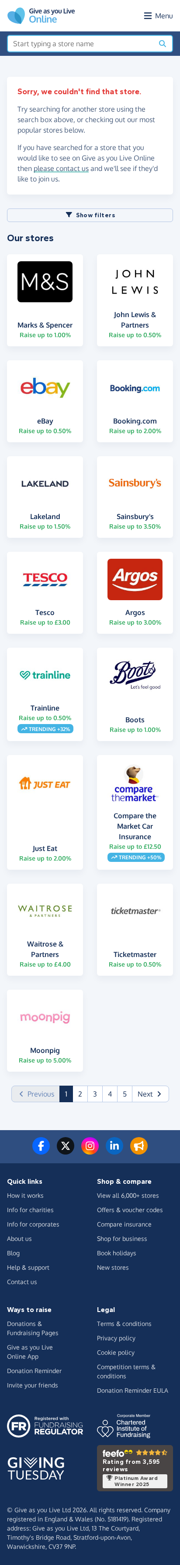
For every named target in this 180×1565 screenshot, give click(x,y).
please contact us (61, 168)
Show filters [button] (95, 215)
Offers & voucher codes (130, 1209)
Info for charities (30, 1209)
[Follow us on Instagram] (90, 1151)
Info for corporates (33, 1224)
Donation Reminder (34, 1370)
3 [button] (95, 1094)
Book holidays (116, 1253)
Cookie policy (116, 1352)
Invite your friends (32, 1385)
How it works (25, 1195)
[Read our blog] (139, 1151)
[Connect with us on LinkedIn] (114, 1151)
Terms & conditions (124, 1323)
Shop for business (122, 1238)
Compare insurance (124, 1224)
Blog (13, 1253)
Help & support (28, 1267)
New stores (113, 1267)
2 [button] (80, 1094)
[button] (150, 1094)
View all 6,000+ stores (128, 1195)
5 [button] (125, 1094)
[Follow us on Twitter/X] (65, 1151)
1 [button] (69, 1093)
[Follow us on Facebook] (41, 1151)
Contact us (22, 1281)
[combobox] (80, 43)
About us (19, 1238)
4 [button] (110, 1094)
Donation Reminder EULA (132, 1390)
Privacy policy (116, 1338)
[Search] (162, 43)
